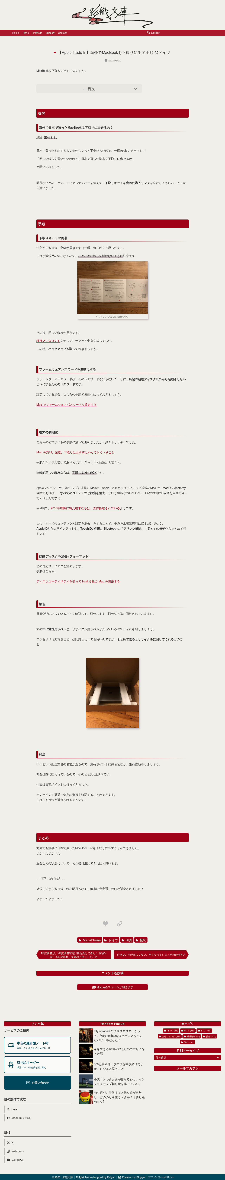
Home (15, 32)
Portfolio (37, 32)
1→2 (205, 1030)
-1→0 (172, 1030)
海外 (128, 939)
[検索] (149, 32)
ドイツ (112, 939)
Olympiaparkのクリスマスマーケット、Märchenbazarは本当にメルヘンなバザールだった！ (118, 1035)
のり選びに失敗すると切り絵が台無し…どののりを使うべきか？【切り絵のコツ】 (119, 1097)
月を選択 (161, 1057)
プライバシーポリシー (161, 1177)
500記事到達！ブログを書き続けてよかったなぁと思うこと (118, 1066)
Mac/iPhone (91, 939)
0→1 (189, 1030)
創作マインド (171, 1036)
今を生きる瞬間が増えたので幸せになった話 (119, 1051)
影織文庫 (67, 1177)
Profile (26, 32)
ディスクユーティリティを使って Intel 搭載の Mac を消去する (78, 581)
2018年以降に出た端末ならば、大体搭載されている (85, 508)
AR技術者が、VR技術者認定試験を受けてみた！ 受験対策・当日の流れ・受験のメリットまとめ (74, 955)
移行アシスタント (48, 340)
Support (50, 32)
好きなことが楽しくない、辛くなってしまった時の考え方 (151, 954)
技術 (142, 939)
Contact (62, 32)
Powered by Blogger (133, 1177)
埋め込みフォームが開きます (115, 987)
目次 (91, 88)
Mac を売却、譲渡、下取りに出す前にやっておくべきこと (75, 452)
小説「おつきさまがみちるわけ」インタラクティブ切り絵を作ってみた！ (119, 1081)
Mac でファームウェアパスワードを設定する (66, 404)
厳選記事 (193, 1036)
